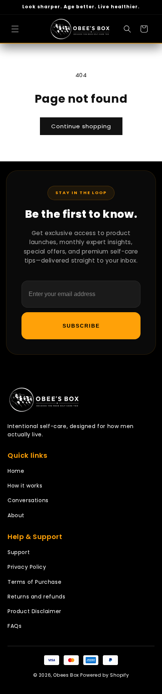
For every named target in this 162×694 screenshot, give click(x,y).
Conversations (28, 500)
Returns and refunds (36, 596)
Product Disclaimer (34, 611)
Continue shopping (81, 126)
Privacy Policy (27, 567)
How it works (25, 485)
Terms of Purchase (34, 582)
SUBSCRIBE (81, 326)
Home (16, 471)
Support (19, 552)
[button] (15, 29)
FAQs (14, 626)
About (16, 515)
